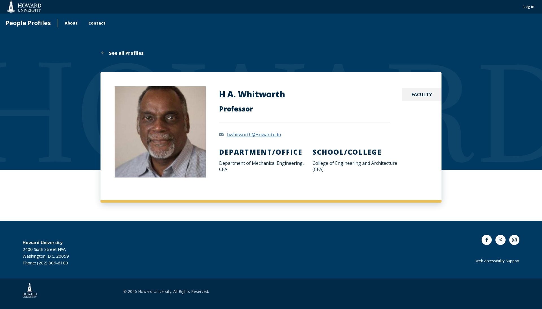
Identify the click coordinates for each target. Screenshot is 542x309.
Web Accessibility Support (497, 260)
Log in (528, 6)
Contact (97, 23)
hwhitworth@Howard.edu (254, 135)
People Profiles (28, 23)
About (71, 23)
